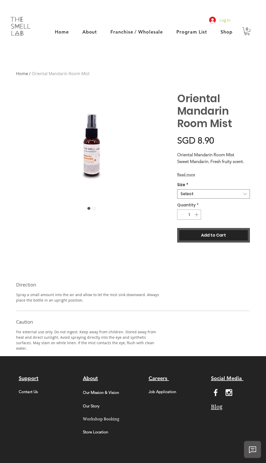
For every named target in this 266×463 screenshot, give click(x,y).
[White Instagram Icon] (229, 392)
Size (182, 184)
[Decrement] (181, 214)
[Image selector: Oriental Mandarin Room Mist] (88, 208)
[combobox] (213, 194)
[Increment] (197, 214)
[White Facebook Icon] (215, 392)
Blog (216, 407)
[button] (247, 31)
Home (22, 73)
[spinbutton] (189, 214)
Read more (186, 174)
